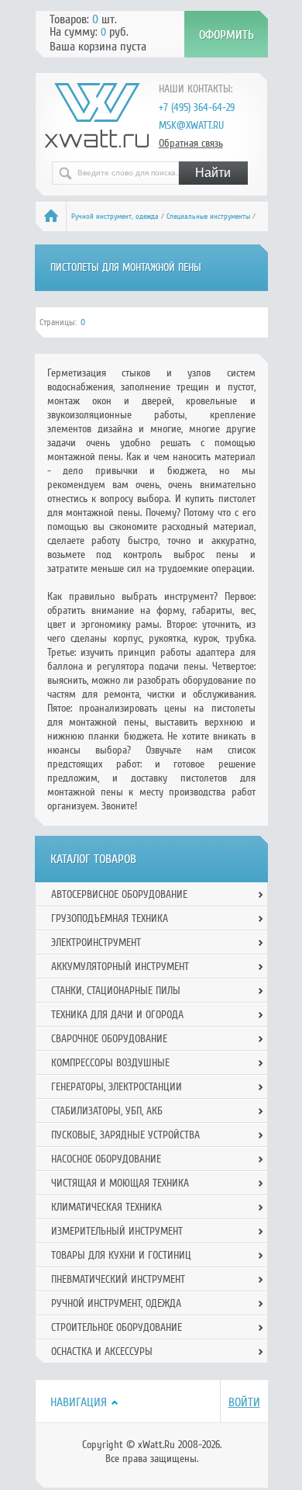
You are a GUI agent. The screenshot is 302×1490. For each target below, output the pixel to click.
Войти (244, 1402)
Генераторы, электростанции (116, 1086)
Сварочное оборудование (109, 1038)
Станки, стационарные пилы (115, 990)
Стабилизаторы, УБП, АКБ (107, 1111)
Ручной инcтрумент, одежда (115, 216)
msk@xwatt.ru (191, 125)
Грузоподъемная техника (109, 918)
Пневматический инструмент (118, 1279)
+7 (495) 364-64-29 (197, 107)
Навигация (78, 1402)
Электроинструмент (96, 942)
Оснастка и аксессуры (102, 1351)
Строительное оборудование (116, 1327)
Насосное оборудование (106, 1159)
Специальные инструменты (208, 216)
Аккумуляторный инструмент (120, 966)
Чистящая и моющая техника (120, 1183)
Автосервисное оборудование (119, 894)
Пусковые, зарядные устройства (125, 1135)
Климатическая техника (106, 1207)
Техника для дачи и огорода (117, 1014)
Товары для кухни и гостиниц (121, 1255)
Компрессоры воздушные (110, 1062)
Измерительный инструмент (117, 1231)
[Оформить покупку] (226, 34)
